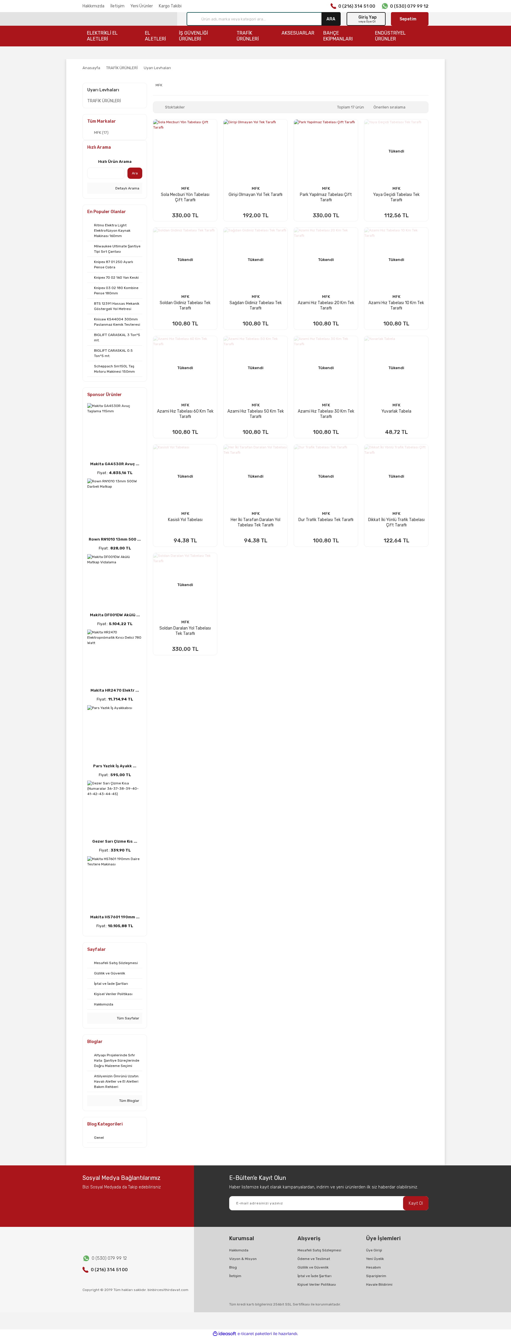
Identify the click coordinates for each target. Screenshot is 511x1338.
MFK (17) (101, 132)
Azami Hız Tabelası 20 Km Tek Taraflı (326, 305)
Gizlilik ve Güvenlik (313, 1267)
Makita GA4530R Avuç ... (114, 464)
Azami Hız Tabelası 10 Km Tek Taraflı (396, 305)
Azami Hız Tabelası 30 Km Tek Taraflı (326, 414)
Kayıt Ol (416, 1203)
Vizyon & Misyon (243, 1259)
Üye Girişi (374, 1250)
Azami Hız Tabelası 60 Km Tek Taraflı (185, 414)
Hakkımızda (93, 6)
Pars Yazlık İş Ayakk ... (114, 766)
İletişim (117, 6)
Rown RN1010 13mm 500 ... (115, 539)
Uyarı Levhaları (157, 68)
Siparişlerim (376, 1276)
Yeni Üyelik (375, 1259)
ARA (330, 18)
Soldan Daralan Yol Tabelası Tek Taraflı (185, 631)
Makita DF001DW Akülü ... (115, 615)
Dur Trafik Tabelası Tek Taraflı (325, 519)
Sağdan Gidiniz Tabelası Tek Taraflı (255, 305)
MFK (185, 188)
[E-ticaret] (254, 1334)
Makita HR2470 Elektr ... (114, 690)
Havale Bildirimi (379, 1284)
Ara (135, 173)
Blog (233, 1267)
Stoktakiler (175, 107)
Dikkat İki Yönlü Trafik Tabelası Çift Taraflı (396, 522)
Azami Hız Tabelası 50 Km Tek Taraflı (255, 414)
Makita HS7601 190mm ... (115, 917)
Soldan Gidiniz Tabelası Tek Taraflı (185, 305)
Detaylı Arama (126, 188)
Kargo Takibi (170, 6)
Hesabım (373, 1267)
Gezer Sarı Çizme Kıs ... (114, 841)
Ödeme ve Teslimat (313, 1259)
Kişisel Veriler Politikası (316, 1284)
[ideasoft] (224, 1334)
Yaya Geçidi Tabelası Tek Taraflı (396, 197)
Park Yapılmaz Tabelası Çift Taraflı (326, 197)
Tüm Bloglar (128, 1101)
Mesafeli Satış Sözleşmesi (319, 1250)
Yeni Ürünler (141, 6)
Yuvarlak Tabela (396, 411)
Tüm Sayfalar (127, 1018)
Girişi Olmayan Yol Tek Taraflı (255, 194)
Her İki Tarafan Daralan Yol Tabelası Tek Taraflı (255, 522)
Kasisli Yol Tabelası (185, 519)
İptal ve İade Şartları (314, 1276)
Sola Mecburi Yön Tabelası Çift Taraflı (185, 197)
